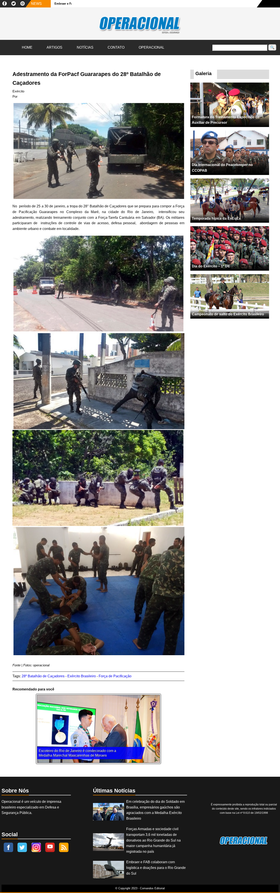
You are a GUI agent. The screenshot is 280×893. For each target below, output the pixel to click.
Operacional (151, 47)
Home (27, 47)
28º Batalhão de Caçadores (43, 676)
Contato (116, 47)
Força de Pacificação (115, 676)
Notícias (85, 47)
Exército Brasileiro (81, 676)
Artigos (54, 47)
